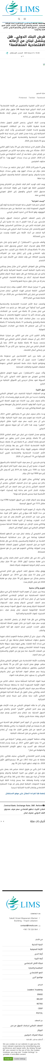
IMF (33, 805)
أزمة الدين (28, 23)
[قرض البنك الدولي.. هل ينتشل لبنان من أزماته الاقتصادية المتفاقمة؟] (22, 76)
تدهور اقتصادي (27, 809)
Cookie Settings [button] (19, 1058)
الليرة (37, 809)
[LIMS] (22, 7)
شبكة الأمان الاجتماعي (33, 963)
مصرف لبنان (28, 813)
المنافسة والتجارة (35, 968)
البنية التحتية (37, 944)
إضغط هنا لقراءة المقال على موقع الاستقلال (25, 793)
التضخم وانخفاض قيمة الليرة (27, 25)
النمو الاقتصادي (36, 972)
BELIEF (35, 23)
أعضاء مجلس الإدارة (35, 1039)
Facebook (41, 97)
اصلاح (42, 809)
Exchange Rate (23, 805)
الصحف (13, 25)
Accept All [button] (8, 1058)
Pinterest (23, 97)
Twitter (32, 97)
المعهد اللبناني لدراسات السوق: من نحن (26, 1025)
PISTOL (39, 1013)
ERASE (40, 23)
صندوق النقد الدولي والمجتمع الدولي (23, 27)
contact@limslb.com (29, 925)
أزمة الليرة (19, 23)
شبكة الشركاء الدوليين (33, 1035)
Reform (39, 805)
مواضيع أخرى (37, 977)
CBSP (40, 1008)
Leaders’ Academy (35, 989)
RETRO (40, 1004)
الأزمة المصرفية (36, 949)
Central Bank (10, 805)
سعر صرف (15, 809)
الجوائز (40, 1030)
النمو (8, 25)
